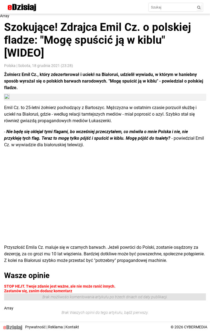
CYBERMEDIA (195, 327)
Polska (10, 65)
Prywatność (35, 327)
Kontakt (72, 327)
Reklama (55, 327)
